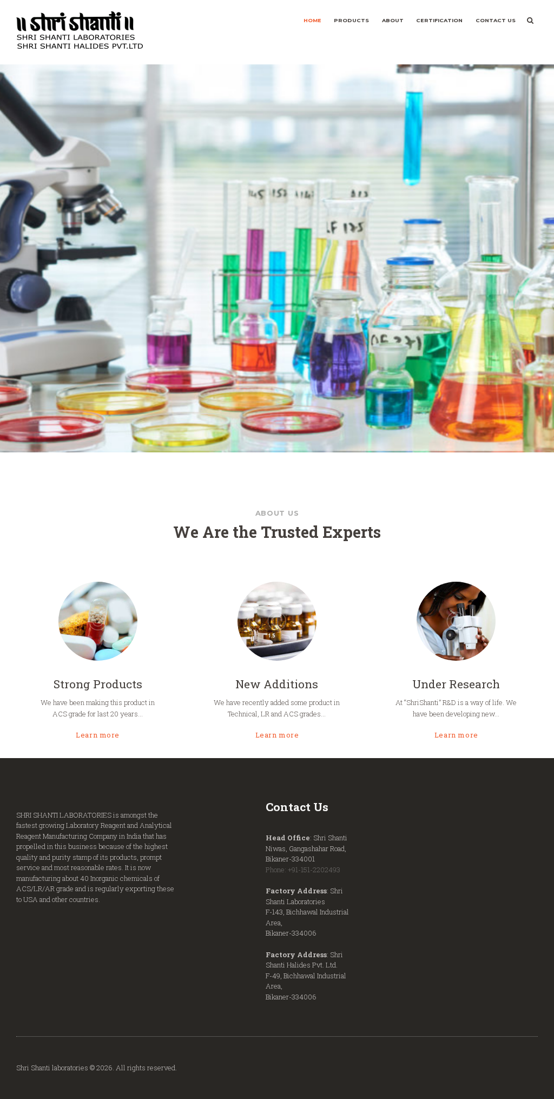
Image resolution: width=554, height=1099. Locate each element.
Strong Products (98, 683)
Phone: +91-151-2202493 (303, 869)
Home (312, 20)
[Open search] (530, 20)
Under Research (456, 683)
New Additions (276, 683)
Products (351, 20)
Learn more (98, 734)
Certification (439, 20)
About (393, 20)
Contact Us (496, 20)
